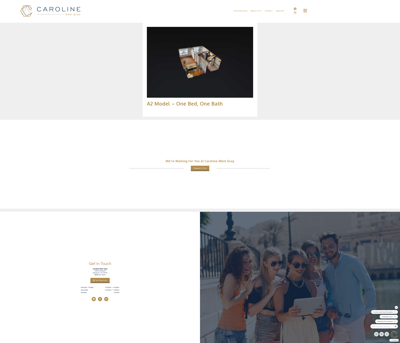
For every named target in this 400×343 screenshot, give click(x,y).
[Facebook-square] (295, 8)
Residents (269, 11)
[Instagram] (295, 12)
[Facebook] (94, 299)
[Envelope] (106, 299)
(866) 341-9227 (256, 11)
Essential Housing (240, 11)
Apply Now (280, 11)
